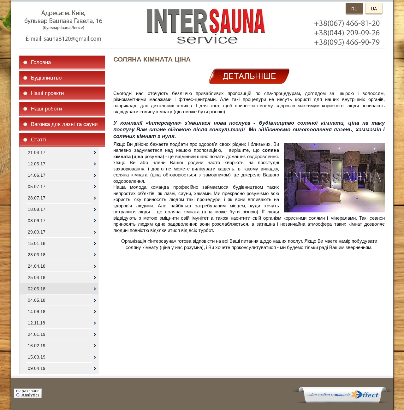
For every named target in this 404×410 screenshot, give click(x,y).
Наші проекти (47, 93)
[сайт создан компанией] (342, 401)
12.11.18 (36, 322)
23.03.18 (36, 254)
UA (374, 8)
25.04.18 (36, 277)
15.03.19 (36, 356)
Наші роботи (46, 109)
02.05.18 (36, 288)
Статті (38, 140)
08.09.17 (36, 220)
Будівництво (46, 78)
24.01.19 (36, 334)
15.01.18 (36, 243)
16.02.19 (36, 345)
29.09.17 (36, 232)
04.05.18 (36, 300)
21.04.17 (36, 152)
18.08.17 (36, 209)
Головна (41, 62)
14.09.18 (36, 311)
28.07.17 (36, 197)
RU (354, 8)
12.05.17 (36, 163)
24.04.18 (36, 266)
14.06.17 (36, 175)
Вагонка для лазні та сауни (64, 124)
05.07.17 (36, 186)
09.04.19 (36, 368)
